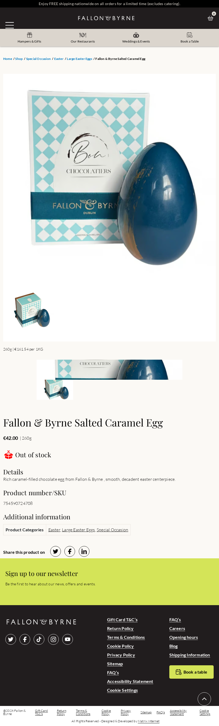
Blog (173, 645)
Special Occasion (38, 58)
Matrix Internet (148, 721)
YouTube (67, 639)
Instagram (53, 639)
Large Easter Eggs (79, 58)
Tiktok (39, 639)
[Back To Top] (204, 699)
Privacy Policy (121, 654)
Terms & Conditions (126, 637)
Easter (59, 58)
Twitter (10, 639)
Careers (177, 628)
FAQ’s (113, 672)
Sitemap (115, 663)
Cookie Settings (122, 690)
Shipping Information (189, 654)
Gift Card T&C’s (122, 619)
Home (7, 58)
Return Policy (120, 628)
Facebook (24, 639)
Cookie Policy (120, 645)
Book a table (195, 671)
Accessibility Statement (130, 681)
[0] (212, 18)
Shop (19, 58)
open (9, 25)
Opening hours (183, 637)
